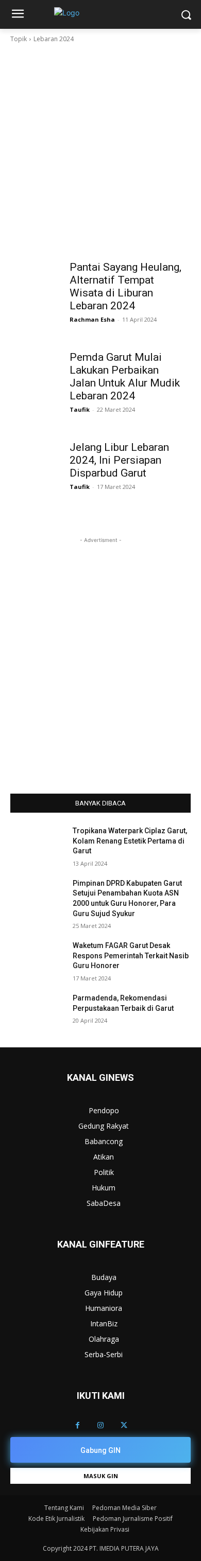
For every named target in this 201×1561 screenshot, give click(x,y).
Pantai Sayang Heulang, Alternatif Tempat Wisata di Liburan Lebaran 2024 (125, 286)
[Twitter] (124, 1425)
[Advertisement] (100, 149)
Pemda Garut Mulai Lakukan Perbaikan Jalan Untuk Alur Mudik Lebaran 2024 (125, 376)
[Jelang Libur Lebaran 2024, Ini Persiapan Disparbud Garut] (37, 449)
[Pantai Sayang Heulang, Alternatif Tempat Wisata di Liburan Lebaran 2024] (37, 269)
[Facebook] (78, 1425)
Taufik (80, 409)
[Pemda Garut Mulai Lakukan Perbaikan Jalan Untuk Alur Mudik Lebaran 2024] (37, 359)
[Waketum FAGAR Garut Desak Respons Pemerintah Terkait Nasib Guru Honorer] (37, 960)
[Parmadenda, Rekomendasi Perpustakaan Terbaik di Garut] (37, 1012)
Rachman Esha (92, 319)
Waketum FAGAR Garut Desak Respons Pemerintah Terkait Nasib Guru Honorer (131, 955)
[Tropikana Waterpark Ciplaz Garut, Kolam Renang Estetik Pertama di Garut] (37, 845)
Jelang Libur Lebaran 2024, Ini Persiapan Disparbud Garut (119, 460)
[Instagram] (101, 1425)
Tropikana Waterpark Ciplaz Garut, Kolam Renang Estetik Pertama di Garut (130, 841)
